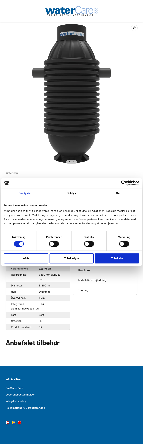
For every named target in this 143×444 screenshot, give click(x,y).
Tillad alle (117, 258)
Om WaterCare (14, 388)
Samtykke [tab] (25, 193)
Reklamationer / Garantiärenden (25, 407)
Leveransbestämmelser (20, 394)
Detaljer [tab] (71, 193)
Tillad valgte (71, 258)
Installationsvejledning (92, 280)
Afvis (26, 258)
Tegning (83, 290)
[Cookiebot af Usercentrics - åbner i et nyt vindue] (123, 183)
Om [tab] (118, 193)
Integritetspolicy (16, 401)
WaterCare (12, 172)
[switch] (54, 244)
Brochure (84, 270)
